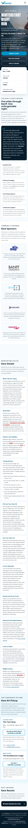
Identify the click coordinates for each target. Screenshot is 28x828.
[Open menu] (25, 2)
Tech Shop (6, 813)
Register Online (14, 53)
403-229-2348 (11, 745)
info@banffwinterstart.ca (13, 747)
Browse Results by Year (12, 804)
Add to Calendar (14, 63)
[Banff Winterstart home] (6, 2)
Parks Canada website (13, 687)
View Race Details (14, 58)
